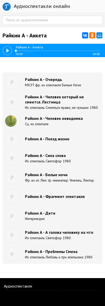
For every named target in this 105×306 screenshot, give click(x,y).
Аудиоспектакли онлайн (41, 6)
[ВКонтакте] (85, 35)
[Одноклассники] (92, 35)
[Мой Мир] (99, 35)
